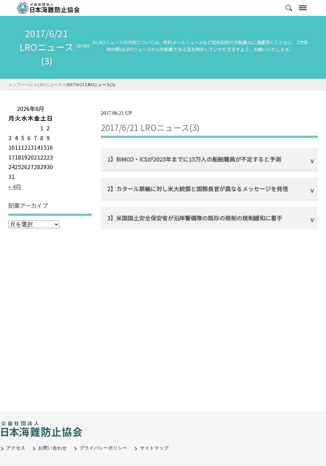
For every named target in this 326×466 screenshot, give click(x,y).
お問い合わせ (52, 448)
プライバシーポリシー (103, 448)
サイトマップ (154, 448)
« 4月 (14, 186)
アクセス (15, 448)
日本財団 (133, 422)
